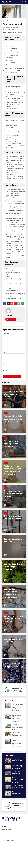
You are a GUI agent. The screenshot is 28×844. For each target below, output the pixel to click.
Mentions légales (7, 829)
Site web (5, 363)
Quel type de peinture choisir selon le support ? (17, 760)
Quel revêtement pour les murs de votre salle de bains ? (17, 787)
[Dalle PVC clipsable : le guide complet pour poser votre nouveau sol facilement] (8, 733)
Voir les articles (10, 319)
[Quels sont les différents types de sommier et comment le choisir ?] (8, 726)
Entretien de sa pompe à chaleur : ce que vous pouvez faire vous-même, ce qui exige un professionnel (17, 718)
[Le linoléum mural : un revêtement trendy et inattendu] (14, 621)
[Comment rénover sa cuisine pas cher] (14, 646)
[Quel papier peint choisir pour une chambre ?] (14, 446)
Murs (6, 388)
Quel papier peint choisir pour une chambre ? (16, 773)
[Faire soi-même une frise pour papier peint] (14, 671)
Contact (4, 826)
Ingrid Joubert (9, 405)
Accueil (4, 20)
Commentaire (6, 333)
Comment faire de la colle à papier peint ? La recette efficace (17, 767)
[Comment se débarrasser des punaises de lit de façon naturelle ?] (14, 596)
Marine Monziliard (10, 430)
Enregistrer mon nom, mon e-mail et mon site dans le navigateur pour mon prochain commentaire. (13, 371)
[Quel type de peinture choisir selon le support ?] (14, 396)
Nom (4, 352)
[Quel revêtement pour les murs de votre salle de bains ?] (14, 496)
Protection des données (8, 833)
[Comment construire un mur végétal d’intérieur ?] (14, 571)
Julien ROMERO (9, 455)
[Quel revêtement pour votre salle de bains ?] (14, 521)
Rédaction (7, 27)
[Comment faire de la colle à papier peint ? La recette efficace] (14, 421)
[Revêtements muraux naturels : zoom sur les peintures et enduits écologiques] (14, 471)
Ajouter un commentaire (9, 29)
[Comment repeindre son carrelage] (14, 546)
